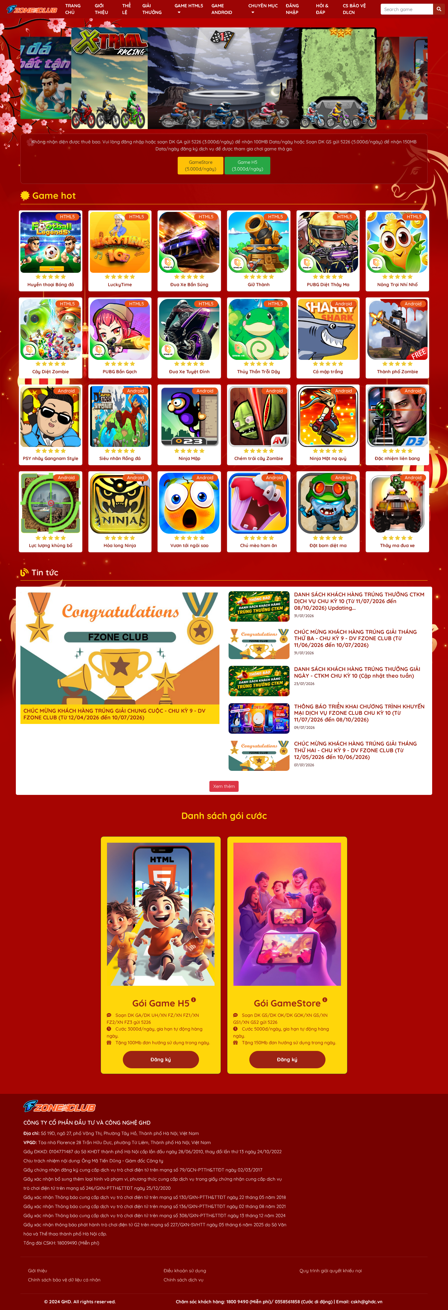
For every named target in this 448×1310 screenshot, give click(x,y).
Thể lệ (126, 9)
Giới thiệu (101, 9)
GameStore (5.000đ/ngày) (200, 165)
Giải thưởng (152, 9)
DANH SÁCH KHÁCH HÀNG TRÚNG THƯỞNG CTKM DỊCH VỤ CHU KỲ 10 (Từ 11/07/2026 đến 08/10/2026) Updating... (359, 601)
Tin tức (44, 572)
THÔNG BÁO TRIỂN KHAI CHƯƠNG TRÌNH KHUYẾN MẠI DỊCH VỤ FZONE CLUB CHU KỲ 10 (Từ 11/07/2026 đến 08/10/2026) (359, 713)
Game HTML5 (189, 6)
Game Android (222, 9)
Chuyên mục (263, 6)
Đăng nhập (292, 9)
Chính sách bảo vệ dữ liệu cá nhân (64, 1280)
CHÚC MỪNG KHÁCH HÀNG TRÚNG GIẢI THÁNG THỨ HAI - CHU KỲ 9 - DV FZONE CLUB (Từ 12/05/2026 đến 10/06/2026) (355, 750)
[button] (209, 123)
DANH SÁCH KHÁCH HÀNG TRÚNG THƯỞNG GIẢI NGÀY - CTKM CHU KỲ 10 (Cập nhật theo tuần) (357, 672)
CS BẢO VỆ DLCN (354, 9)
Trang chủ (72, 9)
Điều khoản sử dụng (185, 1270)
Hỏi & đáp (322, 9)
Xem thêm (224, 786)
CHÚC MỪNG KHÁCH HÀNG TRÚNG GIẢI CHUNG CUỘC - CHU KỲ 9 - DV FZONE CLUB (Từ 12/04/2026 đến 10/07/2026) (114, 714)
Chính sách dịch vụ (184, 1280)
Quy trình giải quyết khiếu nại (331, 1270)
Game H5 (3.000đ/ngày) (247, 165)
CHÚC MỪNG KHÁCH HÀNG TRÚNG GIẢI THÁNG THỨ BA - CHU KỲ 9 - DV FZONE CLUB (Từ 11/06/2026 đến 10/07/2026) (355, 638)
